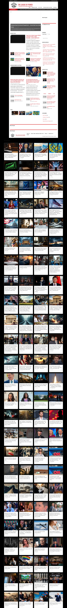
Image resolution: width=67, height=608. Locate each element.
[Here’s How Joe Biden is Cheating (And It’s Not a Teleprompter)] (44, 102)
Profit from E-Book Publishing (18, 95)
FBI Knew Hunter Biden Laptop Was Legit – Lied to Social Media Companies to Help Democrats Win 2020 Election (17, 81)
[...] (32, 49)
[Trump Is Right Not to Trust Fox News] (44, 107)
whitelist (46, 133)
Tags (54, 93)
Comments (49, 93)
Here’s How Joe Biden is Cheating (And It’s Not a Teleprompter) (51, 102)
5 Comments (18, 83)
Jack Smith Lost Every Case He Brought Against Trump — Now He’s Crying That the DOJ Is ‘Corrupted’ (20, 53)
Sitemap (28, 134)
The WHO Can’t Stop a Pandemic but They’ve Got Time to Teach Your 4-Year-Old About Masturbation (20, 59)
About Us (11, 0)
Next (39, 20)
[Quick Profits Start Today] (12, 100)
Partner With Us (51, 133)
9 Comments (35, 101)
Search (55, 38)
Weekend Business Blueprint (47, 7)
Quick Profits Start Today (18, 99)
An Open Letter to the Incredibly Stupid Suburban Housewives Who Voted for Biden (51, 96)
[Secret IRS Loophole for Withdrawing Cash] (28, 104)
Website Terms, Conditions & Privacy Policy (37, 133)
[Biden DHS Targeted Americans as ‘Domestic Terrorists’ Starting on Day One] (28, 99)
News (11, 109)
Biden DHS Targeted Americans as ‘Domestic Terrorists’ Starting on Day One (35, 99)
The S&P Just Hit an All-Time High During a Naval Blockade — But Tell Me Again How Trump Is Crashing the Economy (35, 59)
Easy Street (40, 7)
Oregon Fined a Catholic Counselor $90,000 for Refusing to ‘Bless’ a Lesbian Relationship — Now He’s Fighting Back (36, 9)
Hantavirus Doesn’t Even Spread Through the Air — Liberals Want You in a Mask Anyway (35, 53)
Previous (11, 20)
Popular (45, 93)
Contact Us (15, 0)
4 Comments (34, 84)
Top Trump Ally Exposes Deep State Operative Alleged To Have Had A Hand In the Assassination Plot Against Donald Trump (33, 81)
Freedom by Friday (34, 7)
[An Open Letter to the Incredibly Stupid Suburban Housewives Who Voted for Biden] (44, 96)
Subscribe (55, 7)
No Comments (19, 61)
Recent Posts (13, 33)
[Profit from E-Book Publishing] (12, 96)
